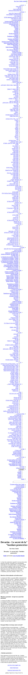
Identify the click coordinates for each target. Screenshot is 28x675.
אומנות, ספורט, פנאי (13, 78)
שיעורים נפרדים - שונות (16, 55)
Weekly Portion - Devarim (12, 281)
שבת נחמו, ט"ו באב (14, 101)
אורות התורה (15, 228)
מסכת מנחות (15, 177)
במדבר (16, 124)
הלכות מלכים (15, 198)
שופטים (16, 128)
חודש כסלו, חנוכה (14, 110)
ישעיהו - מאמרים (14, 377)
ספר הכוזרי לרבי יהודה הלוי (15, 393)
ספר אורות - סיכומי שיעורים (12, 400)
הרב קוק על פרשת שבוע (12, 238)
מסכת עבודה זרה (14, 174)
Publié (4, 555)
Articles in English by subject (11, 271)
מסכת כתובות (15, 164)
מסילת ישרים (15, 215)
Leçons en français (17, 20)
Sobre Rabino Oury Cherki (15, 464)
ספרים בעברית (18, 450)
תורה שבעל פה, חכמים (16, 179)
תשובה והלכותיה (14, 60)
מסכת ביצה (15, 158)
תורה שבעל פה (15, 389)
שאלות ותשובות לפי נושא (15, 416)
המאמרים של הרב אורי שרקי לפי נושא (12, 248)
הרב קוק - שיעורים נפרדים (12, 244)
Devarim (16, 32)
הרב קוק (19, 224)
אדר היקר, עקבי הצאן (13, 231)
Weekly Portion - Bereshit (12, 275)
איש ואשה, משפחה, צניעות (15, 435)
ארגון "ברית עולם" (20, 468)
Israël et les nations (17, 533)
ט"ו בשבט (16, 113)
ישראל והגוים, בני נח (13, 66)
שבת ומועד (18, 426)
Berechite (16, 26)
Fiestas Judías (15, 308)
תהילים (16, 137)
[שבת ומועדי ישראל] (12, 82)
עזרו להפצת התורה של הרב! (14, 665)
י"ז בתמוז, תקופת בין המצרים (11, 344)
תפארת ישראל (15, 205)
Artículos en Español (16, 303)
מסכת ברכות (15, 150)
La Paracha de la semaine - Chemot (10, 258)
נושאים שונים (15, 81)
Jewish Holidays (14, 274)
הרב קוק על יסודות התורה (12, 407)
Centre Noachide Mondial (18, 555)
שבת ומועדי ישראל (17, 82)
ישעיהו (16, 132)
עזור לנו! (19, 7)
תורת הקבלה (15, 390)
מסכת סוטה (15, 166)
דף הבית (22, 5)
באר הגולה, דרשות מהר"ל (12, 208)
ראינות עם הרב (14, 330)
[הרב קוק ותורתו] (13, 399)
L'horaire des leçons (13, 24)
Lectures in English (16, 52)
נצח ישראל (16, 206)
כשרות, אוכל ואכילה (16, 438)
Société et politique (13, 40)
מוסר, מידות (15, 58)
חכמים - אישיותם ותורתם (12, 185)
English (19, 473)
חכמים (16, 388)
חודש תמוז (16, 97)
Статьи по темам (14, 290)
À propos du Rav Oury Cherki (14, 460)
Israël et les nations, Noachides (11, 265)
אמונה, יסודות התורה (13, 56)
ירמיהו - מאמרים (14, 378)
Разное (16, 300)
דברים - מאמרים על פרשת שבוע (11, 370)
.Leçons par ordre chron (15, 489)
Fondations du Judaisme (12, 263)
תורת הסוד (16, 182)
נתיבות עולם (15, 210)
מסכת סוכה (15, 156)
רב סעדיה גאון (18, 187)
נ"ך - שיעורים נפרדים (13, 140)
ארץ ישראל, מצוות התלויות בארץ (10, 68)
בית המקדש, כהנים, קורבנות (12, 70)
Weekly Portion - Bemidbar (12, 280)
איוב (17, 139)
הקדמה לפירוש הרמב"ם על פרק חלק (10, 193)
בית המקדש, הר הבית (16, 430)
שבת (17, 83)
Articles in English (17, 270)
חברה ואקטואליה (14, 317)
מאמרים (22, 247)
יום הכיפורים (15, 108)
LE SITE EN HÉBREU (18, 538)
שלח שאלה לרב (17, 415)
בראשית (16, 120)
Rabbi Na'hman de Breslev (12, 47)
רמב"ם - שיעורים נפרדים (12, 201)
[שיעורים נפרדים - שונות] (10, 55)
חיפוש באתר (18, 6)
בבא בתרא (16, 171)
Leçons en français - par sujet (11, 21)
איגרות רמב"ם (15, 194)
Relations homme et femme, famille (10, 41)
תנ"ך (20, 117)
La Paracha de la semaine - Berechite (9, 257)
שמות (17, 121)
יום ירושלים (15, 94)
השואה (16, 324)
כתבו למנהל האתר (14, 667)
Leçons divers (15, 51)
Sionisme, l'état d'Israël (13, 39)
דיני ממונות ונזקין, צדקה (16, 442)
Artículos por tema (14, 304)
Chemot (16, 28)
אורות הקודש (15, 227)
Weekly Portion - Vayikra (12, 278)
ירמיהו (17, 133)
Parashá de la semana (13, 307)
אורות (17, 225)
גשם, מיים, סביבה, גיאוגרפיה (12, 77)
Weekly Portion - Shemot (12, 277)
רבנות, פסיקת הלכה (13, 183)
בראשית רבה (15, 146)
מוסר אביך (16, 233)
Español (19, 476)
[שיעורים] (20, 12)
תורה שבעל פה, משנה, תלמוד (14, 384)
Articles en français (16, 251)
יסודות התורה (15, 313)
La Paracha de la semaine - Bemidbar (9, 261)
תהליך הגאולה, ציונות (13, 319)
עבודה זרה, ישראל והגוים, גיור (14, 432)
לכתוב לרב (22, 466)
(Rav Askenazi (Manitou (12, 49)
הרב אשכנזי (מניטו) (17, 246)
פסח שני (16, 93)
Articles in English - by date (11, 273)
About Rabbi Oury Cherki (15, 461)
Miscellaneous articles (13, 288)
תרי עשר (16, 136)
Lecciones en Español (16, 54)
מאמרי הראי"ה (15, 235)
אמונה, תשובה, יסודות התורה (14, 419)
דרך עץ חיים (15, 219)
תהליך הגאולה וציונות (13, 64)
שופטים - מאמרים (14, 373)
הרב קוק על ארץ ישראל (13, 243)
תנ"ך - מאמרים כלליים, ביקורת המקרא (9, 363)
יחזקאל (16, 135)
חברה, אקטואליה (14, 63)
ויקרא (17, 123)
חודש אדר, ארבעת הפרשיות (12, 359)
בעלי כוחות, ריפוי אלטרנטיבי (15, 443)
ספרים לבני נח (18, 455)
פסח (17, 87)
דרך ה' (16, 216)
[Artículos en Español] (11, 303)
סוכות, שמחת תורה (14, 354)
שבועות (16, 95)
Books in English (17, 453)
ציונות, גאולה (18, 427)
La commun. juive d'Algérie (14, 534)
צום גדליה (16, 106)
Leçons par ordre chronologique (10, 22)
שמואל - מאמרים (14, 374)
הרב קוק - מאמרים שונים (12, 412)
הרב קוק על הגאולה (14, 242)
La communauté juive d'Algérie (11, 266)
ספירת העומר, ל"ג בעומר (12, 89)
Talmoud (16, 35)
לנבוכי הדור (15, 236)
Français (19, 472)
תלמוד (17, 386)
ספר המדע (16, 196)
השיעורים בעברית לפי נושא (15, 13)
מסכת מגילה (15, 160)
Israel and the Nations (13, 286)
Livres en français (17, 451)
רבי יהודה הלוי (18, 189)
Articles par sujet (17, 521)
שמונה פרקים (15, 192)
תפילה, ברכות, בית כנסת (15, 424)
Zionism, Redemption (13, 285)
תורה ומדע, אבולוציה (13, 59)
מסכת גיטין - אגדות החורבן (12, 167)
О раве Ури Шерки (16, 462)
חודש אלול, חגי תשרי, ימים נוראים (10, 349)
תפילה (20, 392)
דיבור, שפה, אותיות (14, 62)
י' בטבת (16, 112)
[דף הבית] (20, 5)
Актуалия (16, 297)
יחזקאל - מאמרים (14, 380)
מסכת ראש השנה (14, 154)
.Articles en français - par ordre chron (9, 254)
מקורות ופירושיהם (17, 420)
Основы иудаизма (13, 296)
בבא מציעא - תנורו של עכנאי (11, 170)
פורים (17, 361)
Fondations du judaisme (12, 36)
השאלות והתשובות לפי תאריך (14, 418)
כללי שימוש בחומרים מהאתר (14, 10)
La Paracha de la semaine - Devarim (9, 262)
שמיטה (16, 321)
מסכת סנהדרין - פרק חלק (12, 173)
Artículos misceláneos (13, 311)
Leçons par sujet (17, 488)
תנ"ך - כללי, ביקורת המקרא (12, 118)
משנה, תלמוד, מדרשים (16, 141)
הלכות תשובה (15, 197)
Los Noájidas (15, 309)
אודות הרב (22, 457)
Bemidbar (19, 529)
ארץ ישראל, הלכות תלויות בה (14, 428)
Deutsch (19, 477)
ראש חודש (16, 334)
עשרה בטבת (15, 357)
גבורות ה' (16, 204)
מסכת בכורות (15, 178)
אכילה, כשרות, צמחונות (13, 74)
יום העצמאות (15, 91)
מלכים (17, 131)
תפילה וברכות (18, 186)
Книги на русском (16, 454)
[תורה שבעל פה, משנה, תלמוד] (7, 384)
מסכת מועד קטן (14, 162)
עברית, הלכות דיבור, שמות (15, 422)
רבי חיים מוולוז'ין (17, 223)
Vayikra (16, 29)
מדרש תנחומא (15, 148)
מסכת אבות (15, 175)
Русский (19, 475)
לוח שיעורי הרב (17, 16)
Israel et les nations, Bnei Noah (11, 43)
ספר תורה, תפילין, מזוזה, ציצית (11, 75)
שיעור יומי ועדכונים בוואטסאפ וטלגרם (12, 17)
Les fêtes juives (14, 25)
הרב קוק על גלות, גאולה (13, 409)
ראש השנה (15, 105)
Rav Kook (16, 48)
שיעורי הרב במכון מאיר (16, 18)
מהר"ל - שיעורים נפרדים (12, 212)
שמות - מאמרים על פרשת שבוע (11, 366)
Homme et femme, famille (15, 508)
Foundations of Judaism (12, 284)
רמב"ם (19, 190)
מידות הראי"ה (15, 403)
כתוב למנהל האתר (17, 9)
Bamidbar (16, 31)
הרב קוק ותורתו (17, 399)
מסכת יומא (15, 155)
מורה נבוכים (15, 200)
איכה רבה (16, 147)
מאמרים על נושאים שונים (15, 312)
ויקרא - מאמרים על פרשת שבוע (11, 367)
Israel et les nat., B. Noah (15, 510)
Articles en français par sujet (11, 252)
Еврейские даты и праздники (11, 293)
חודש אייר (16, 90)
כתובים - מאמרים (14, 382)
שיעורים (22, 12)
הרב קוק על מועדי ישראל (12, 239)
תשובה (16, 316)
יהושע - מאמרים (14, 372)
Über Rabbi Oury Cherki (15, 465)
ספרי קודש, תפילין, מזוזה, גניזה (14, 441)
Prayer (16, 282)
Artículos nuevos (14, 305)
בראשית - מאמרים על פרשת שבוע (10, 365)
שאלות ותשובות (20, 413)
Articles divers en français (12, 269)
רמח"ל (19, 213)
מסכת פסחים (15, 152)
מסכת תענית (15, 159)
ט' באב (16, 100)
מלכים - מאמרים (14, 376)
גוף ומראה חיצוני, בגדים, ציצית (14, 436)
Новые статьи (14, 292)
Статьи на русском (16, 289)
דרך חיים (16, 209)
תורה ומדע (16, 315)
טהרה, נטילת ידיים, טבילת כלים (14, 439)
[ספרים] (21, 449)
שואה (17, 67)
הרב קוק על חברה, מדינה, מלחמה (10, 411)
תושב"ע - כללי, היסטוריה (12, 181)
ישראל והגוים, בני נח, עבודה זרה (11, 323)
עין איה (16, 229)
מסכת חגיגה (15, 163)
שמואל (16, 129)
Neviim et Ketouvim (13, 33)
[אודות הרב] (19, 457)
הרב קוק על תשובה (14, 240)
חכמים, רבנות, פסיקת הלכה (15, 423)
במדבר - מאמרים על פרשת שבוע (10, 369)
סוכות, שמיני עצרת (14, 109)
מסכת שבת (15, 151)
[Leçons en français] (12, 20)
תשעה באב (15, 346)
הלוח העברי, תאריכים (16, 445)
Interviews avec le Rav (13, 267)
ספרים (23, 449)
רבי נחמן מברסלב (17, 221)
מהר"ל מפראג (18, 202)
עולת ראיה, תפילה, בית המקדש (11, 232)
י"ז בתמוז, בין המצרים (13, 98)
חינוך (17, 72)
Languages (21, 469)
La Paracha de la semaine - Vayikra (10, 259)
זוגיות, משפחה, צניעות (13, 71)
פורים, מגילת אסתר (14, 116)
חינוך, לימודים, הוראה (16, 434)
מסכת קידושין (15, 169)
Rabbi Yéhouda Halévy (12, 44)
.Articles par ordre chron (15, 522)
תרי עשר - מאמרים (14, 381)
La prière (16, 37)
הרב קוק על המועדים (13, 405)
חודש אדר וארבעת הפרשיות (12, 114)
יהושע (17, 127)
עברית (20, 471)
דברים (17, 125)
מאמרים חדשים (17, 250)
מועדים (19, 332)
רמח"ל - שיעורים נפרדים (12, 220)
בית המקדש (15, 320)
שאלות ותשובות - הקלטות (12, 79)
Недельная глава (14, 294)
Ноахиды (16, 298)
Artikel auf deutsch (16, 301)
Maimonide (15, 45)
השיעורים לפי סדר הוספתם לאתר (13, 14)
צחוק (17, 328)
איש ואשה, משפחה (14, 327)
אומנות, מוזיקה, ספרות (16, 446)
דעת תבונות (15, 217)
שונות (17, 331)
